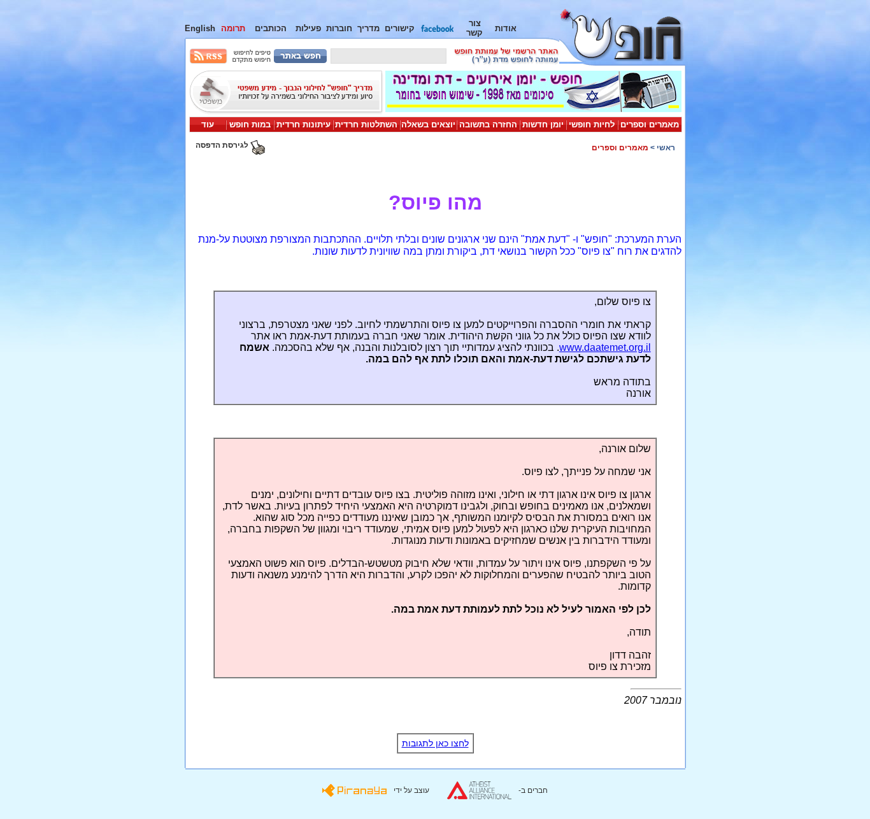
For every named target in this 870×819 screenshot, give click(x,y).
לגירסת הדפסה (223, 145)
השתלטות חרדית (366, 124)
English (200, 28)
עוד (207, 124)
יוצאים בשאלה (428, 124)
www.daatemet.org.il (605, 347)
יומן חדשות (543, 124)
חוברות (339, 28)
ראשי (666, 147)
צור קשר (474, 28)
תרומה (233, 28)
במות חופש (250, 124)
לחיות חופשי (592, 124)
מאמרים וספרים (649, 124)
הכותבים (271, 28)
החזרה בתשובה (488, 124)
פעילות (308, 28)
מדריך (368, 28)
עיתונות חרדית (303, 124)
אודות (506, 28)
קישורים (400, 28)
